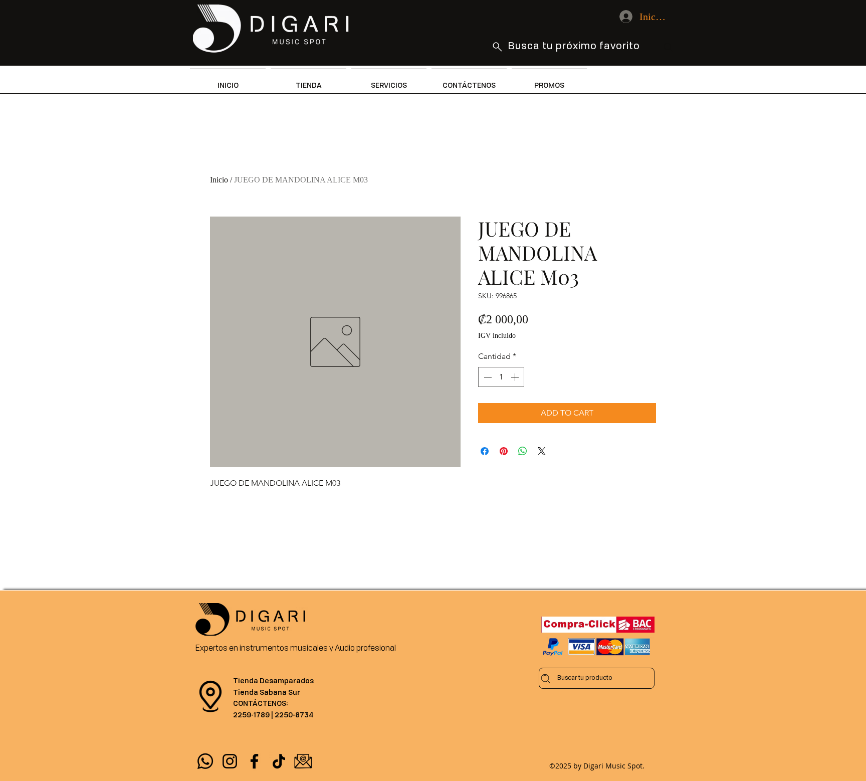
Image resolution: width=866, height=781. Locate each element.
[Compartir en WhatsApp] (523, 451)
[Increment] (516, 376)
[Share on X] (542, 451)
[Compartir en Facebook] (485, 451)
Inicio (219, 179)
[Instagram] (230, 761)
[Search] (668, 47)
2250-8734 (294, 714)
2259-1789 (251, 714)
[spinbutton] (501, 376)
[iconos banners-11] (303, 761)
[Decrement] (487, 376)
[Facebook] (254, 761)
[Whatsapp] (205, 761)
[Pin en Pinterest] (504, 451)
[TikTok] (279, 761)
